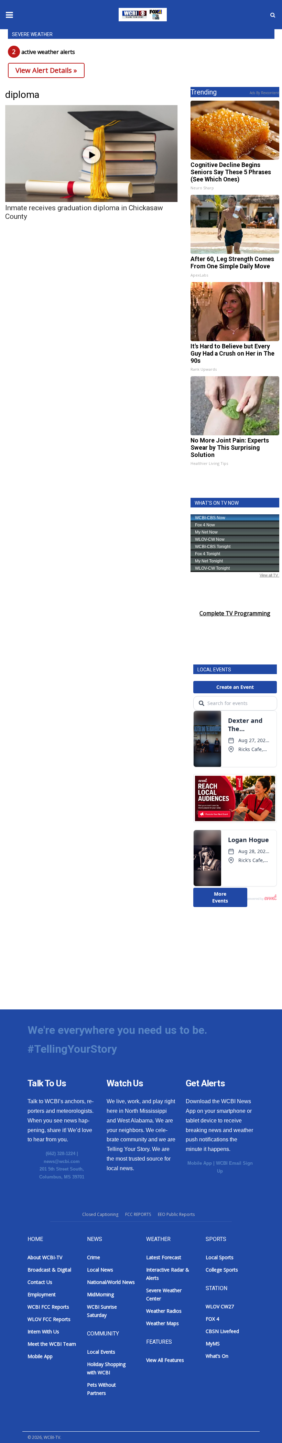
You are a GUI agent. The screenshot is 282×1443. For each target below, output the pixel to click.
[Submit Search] (273, 15)
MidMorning (100, 1294)
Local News (100, 1269)
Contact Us (40, 1282)
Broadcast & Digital (49, 1269)
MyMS (213, 1343)
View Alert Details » (46, 70)
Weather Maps (162, 1323)
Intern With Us (43, 1331)
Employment (42, 1294)
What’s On (217, 1356)
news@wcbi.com (62, 1161)
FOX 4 (212, 1319)
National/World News (111, 1282)
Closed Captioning (100, 1214)
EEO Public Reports (176, 1214)
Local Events (101, 1352)
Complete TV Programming (234, 613)
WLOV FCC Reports (49, 1319)
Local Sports (220, 1257)
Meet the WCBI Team (52, 1344)
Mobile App (199, 1163)
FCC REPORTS (138, 1214)
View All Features (165, 1360)
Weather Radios (164, 1311)
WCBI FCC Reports (48, 1307)
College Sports (222, 1269)
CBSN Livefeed (222, 1331)
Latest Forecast (163, 1257)
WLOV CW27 (220, 1306)
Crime (93, 1257)
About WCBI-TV (45, 1257)
